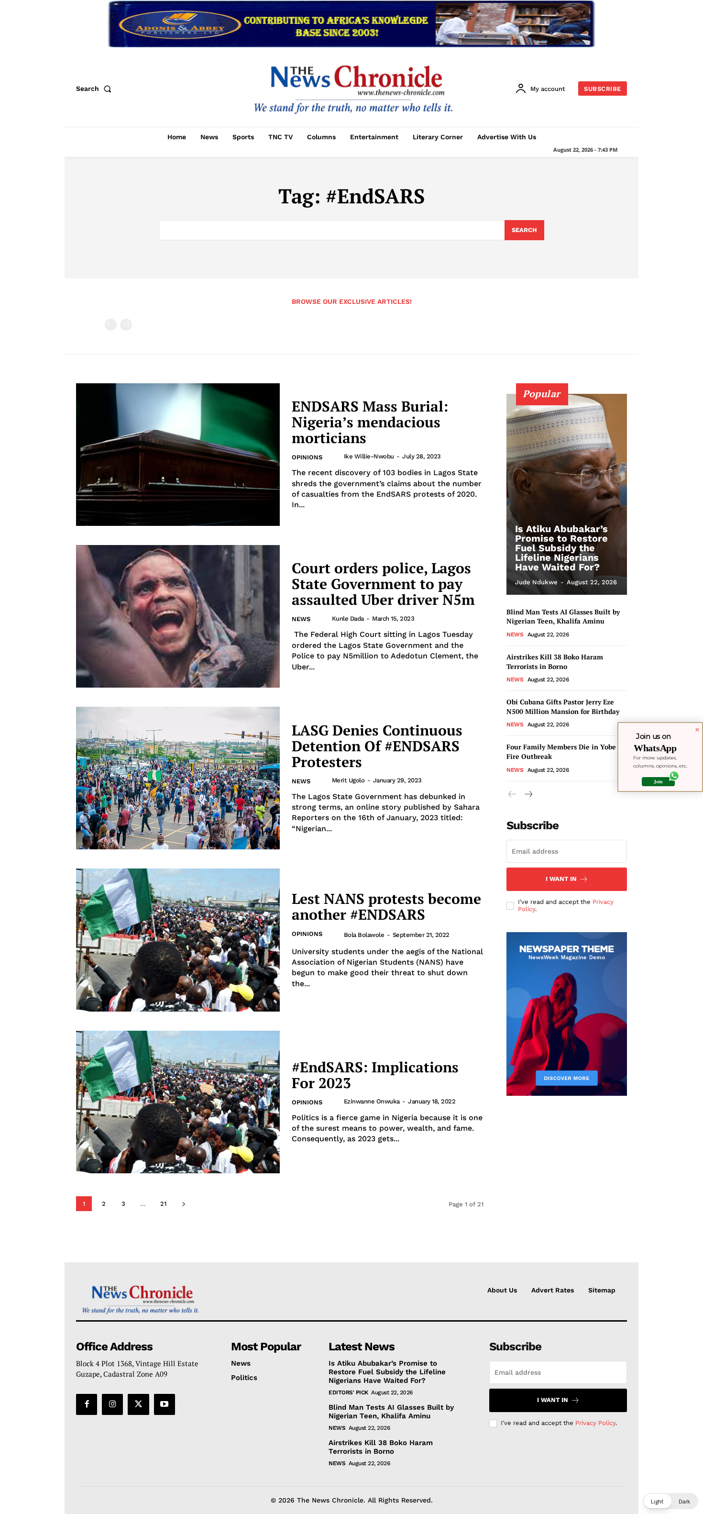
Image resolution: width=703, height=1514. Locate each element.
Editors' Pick (348, 1392)
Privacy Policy (595, 1422)
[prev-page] (111, 325)
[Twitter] (138, 1404)
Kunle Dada (348, 618)
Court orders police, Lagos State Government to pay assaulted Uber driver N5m (383, 583)
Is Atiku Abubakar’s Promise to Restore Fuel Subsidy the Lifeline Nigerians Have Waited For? (561, 548)
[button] (95, 88)
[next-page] (183, 1203)
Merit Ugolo (348, 780)
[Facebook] (86, 1404)
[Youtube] (164, 1404)
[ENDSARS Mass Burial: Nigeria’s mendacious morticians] (178, 454)
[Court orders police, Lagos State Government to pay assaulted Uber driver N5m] (178, 616)
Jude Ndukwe (536, 582)
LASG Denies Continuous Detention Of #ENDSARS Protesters (377, 746)
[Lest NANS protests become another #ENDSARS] (178, 939)
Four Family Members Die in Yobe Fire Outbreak (561, 751)
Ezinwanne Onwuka (372, 1101)
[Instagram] (112, 1404)
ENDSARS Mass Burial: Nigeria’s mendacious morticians (370, 422)
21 (163, 1203)
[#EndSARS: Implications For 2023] (178, 1102)
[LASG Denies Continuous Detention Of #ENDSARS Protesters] (178, 778)
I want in (561, 878)
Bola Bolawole (364, 934)
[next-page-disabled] (126, 325)
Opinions (307, 457)
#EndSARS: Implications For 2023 (375, 1075)
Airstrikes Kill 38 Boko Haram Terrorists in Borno (554, 661)
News (301, 619)
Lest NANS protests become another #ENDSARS (386, 906)
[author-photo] (336, 456)
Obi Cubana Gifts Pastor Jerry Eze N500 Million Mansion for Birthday (562, 706)
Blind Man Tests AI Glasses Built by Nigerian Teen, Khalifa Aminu (563, 616)
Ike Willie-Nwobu (369, 456)
